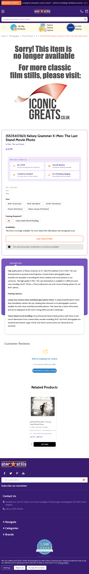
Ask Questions (44, 239)
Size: (8, 199)
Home (3, 36)
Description (15, 263)
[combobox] (44, 19)
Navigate (10, 522)
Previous (3, 27)
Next (85, 27)
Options (44, 444)
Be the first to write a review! (44, 371)
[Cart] (86, 11)
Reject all (20, 567)
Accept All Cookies (36, 567)
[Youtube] (23, 473)
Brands (9, 534)
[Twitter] (11, 473)
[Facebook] (4, 473)
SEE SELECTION (82, 3)
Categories (11, 528)
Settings (7, 567)
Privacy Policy (63, 563)
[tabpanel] (43, 420)
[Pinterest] (17, 473)
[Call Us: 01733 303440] (82, 11)
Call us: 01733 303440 (14, 509)
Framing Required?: (14, 216)
